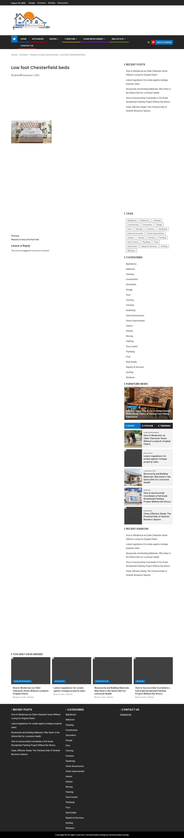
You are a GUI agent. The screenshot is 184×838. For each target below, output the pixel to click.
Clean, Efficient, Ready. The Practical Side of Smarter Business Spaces (157, 516)
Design (32, 3)
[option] (148, 403)
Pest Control (132, 242)
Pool (156, 242)
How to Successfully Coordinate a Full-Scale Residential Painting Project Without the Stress (152, 691)
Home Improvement (93, 39)
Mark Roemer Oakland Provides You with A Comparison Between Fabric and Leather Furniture (148, 414)
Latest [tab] (131, 425)
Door (129, 229)
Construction (133, 224)
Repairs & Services (149, 246)
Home (23, 39)
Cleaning (157, 220)
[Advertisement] (67, 97)
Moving (152, 237)
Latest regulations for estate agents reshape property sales (155, 459)
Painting (162, 237)
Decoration (63, 3)
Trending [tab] (165, 425)
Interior (130, 237)
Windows (131, 250)
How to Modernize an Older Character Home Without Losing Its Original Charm (31, 691)
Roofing (164, 246)
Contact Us (27, 45)
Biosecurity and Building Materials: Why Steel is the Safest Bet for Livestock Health (111, 691)
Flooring (139, 229)
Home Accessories (135, 233)
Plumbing (146, 242)
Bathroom (145, 220)
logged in (27, 250)
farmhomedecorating (96, 834)
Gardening (162, 229)
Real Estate (118, 39)
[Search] (148, 42)
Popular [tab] (148, 425)
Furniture (41, 3)
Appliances (38, 39)
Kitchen (51, 3)
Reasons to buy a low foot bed (25, 237)
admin (17, 75)
